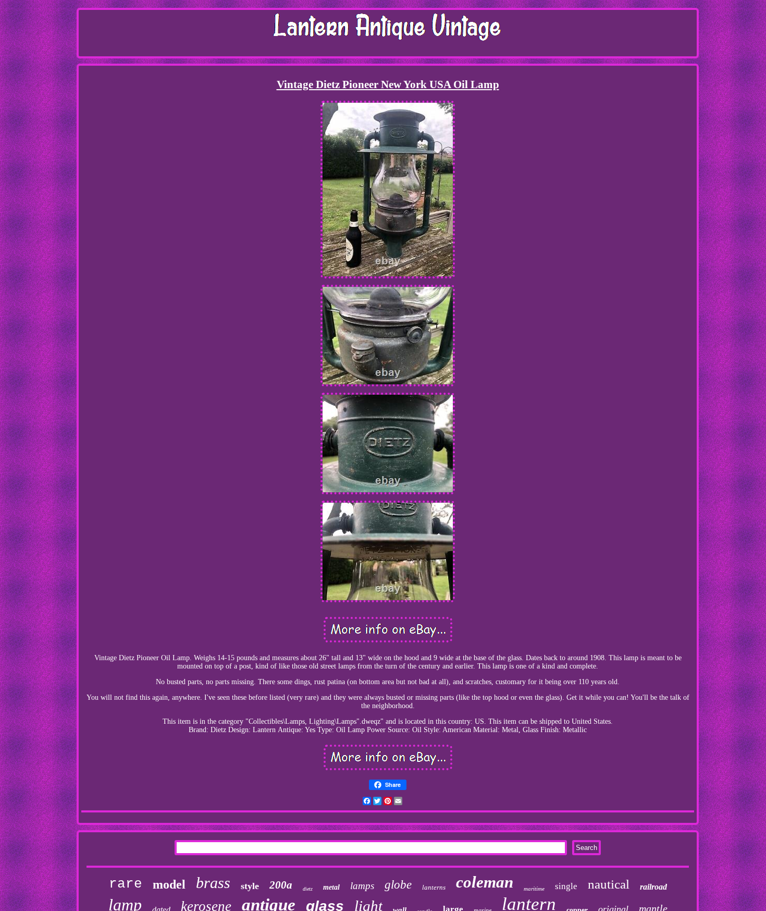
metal (331, 887)
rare (125, 884)
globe (398, 884)
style (250, 886)
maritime (534, 888)
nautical (608, 884)
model (169, 884)
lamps (362, 885)
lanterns (434, 887)
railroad (653, 886)
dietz (308, 889)
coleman (484, 882)
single (566, 886)
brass (213, 882)
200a (280, 885)
